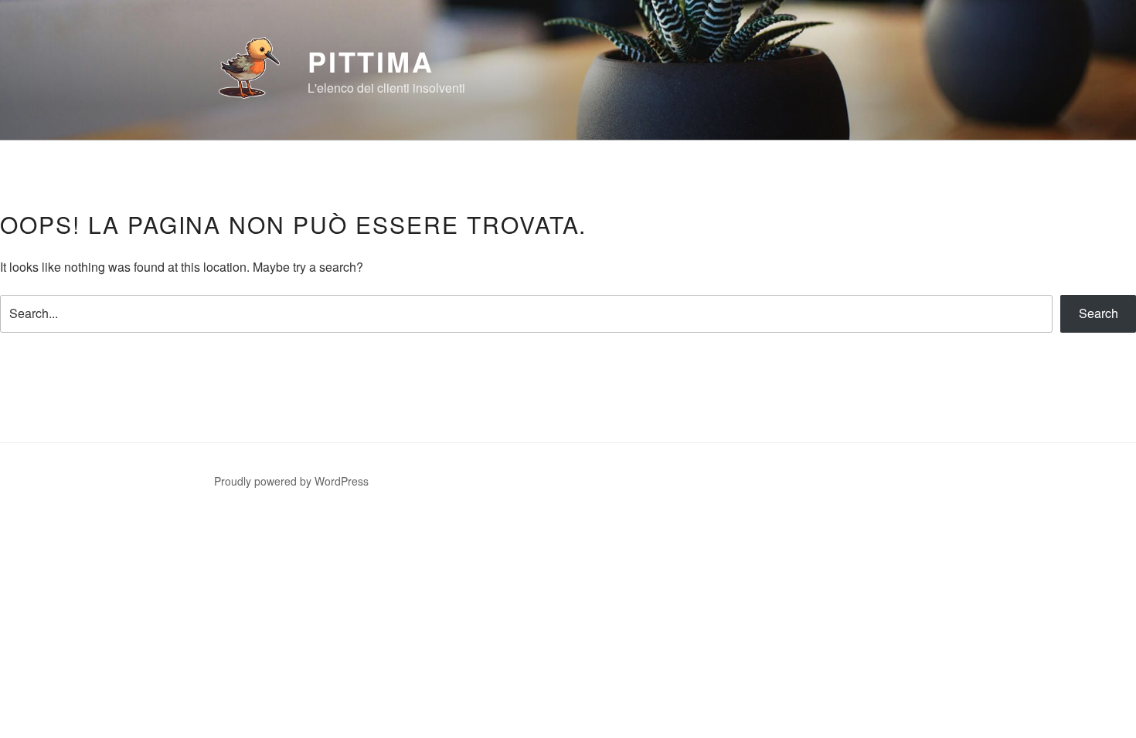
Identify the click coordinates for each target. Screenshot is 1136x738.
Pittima (371, 61)
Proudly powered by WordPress (291, 481)
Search (1098, 313)
